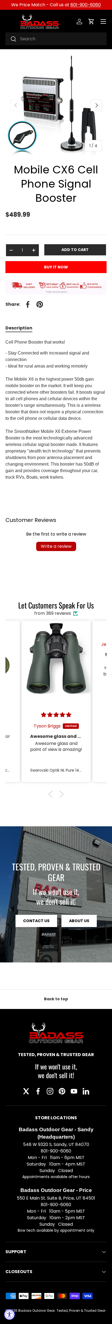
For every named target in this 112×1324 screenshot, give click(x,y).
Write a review (56, 546)
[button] (91, 21)
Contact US (36, 921)
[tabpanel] (56, 410)
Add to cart (75, 249)
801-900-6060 (85, 5)
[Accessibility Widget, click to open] (9, 1314)
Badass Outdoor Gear (36, 1310)
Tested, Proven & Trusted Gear (81, 1310)
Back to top (56, 999)
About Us (79, 921)
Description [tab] (18, 328)
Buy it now (56, 267)
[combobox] (56, 38)
